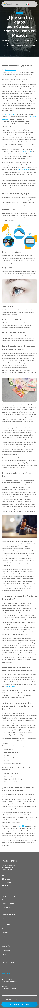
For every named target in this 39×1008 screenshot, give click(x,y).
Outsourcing (5, 940)
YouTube (7, 886)
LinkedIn (7, 879)
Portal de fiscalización (8, 962)
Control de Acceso (7, 900)
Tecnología (19, 13)
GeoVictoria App (25, 152)
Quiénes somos (6, 951)
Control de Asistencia (8, 896)
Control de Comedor (8, 904)
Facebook (7, 876)
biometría (13, 154)
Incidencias (5, 967)
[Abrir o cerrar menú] (34, 4)
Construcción (6, 929)
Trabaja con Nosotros (8, 958)
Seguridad (5, 933)
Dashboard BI (6, 907)
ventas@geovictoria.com (9, 988)
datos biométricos (10, 70)
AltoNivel (23, 826)
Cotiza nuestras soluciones (19, 1004)
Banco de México (10, 687)
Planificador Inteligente (9, 915)
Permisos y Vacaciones (8, 911)
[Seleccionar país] (28, 4)
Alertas (4, 918)
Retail (4, 936)
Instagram (8, 882)
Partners (4, 954)
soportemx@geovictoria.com (10, 981)
